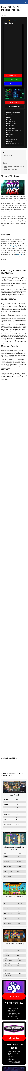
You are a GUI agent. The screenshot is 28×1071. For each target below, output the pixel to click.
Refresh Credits (13, 79)
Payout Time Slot (14, 795)
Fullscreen (13, 84)
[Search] (25, 2)
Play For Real (14, 102)
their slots (19, 255)
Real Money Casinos (12, 75)
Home (2, 14)
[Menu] (2, 2)
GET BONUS (14, 996)
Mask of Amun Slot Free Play (14, 944)
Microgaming (13, 246)
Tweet (15, 20)
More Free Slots (14, 107)
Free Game (8, 14)
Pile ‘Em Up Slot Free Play (14, 896)
